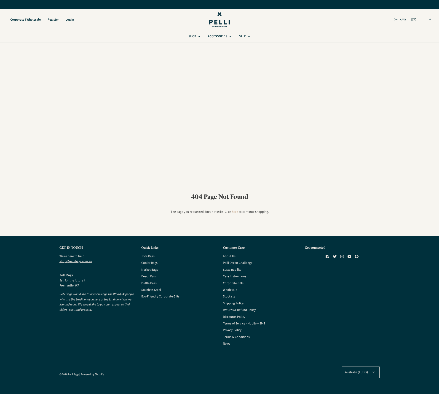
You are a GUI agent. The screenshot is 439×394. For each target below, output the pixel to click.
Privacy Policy (232, 330)
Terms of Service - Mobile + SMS (244, 323)
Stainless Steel (151, 290)
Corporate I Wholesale (25, 19)
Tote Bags (148, 256)
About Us (229, 256)
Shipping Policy (233, 303)
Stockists (229, 296)
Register (53, 19)
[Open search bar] (422, 20)
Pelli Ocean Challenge (237, 263)
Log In (70, 19)
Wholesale (230, 290)
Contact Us (400, 20)
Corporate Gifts (233, 283)
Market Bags (149, 269)
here (235, 212)
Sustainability (232, 269)
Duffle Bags (149, 283)
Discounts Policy (234, 317)
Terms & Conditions (236, 337)
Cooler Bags (149, 263)
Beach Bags (149, 276)
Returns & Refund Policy (239, 310)
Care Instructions (234, 276)
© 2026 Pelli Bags (69, 374)
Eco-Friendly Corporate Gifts (160, 296)
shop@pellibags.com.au (75, 261)
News (226, 343)
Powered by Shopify (92, 374)
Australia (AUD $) (357, 372)
